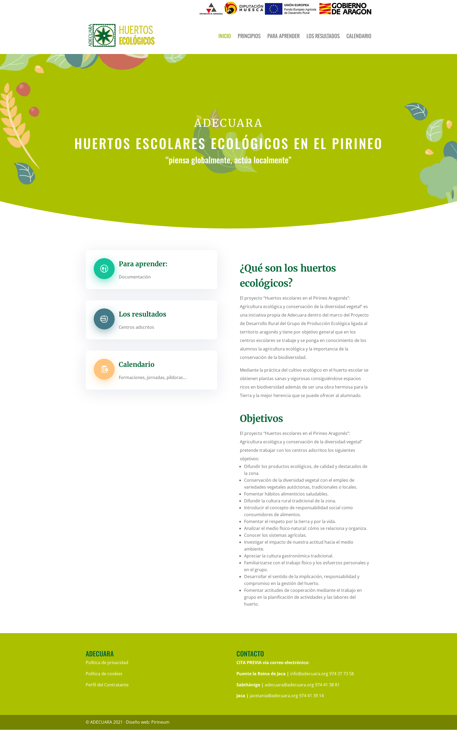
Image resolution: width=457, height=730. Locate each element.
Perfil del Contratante (107, 685)
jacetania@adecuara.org (274, 696)
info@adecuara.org (309, 674)
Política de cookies (104, 674)
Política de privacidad (107, 662)
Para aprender (283, 37)
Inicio (224, 37)
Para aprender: (143, 264)
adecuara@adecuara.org (289, 685)
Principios (249, 37)
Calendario (358, 37)
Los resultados (323, 37)
